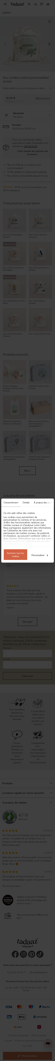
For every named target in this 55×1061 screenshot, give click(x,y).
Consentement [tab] (10, 502)
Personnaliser (38, 555)
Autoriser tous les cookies (15, 554)
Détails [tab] (26, 502)
